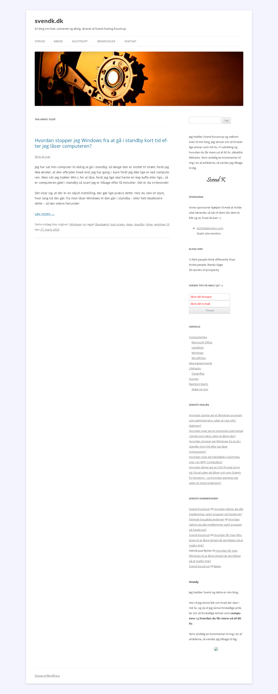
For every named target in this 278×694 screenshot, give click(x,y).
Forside (40, 41)
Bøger (58, 41)
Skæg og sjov (200, 389)
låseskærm (102, 224)
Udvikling (198, 347)
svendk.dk (49, 21)
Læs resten (45, 214)
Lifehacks (195, 368)
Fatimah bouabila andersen (206, 519)
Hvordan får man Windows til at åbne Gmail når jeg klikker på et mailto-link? (216, 540)
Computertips (198, 337)
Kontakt (130, 41)
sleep (129, 224)
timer (149, 224)
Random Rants (198, 384)
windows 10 (161, 224)
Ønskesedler (106, 41)
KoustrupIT (80, 41)
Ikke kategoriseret (200, 363)
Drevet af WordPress (47, 676)
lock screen (117, 224)
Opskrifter (198, 374)
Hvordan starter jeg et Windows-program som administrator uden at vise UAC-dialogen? (215, 420)
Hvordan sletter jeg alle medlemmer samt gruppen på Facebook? (215, 524)
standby (139, 224)
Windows (76, 224)
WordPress (199, 358)
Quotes (194, 379)
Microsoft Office (202, 342)
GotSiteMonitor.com (210, 228)
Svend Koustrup (199, 509)
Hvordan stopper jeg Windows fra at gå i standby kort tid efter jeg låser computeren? (101, 143)
